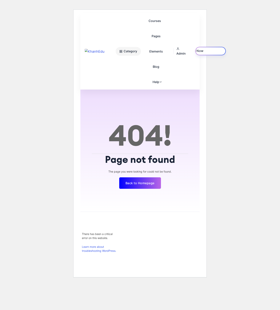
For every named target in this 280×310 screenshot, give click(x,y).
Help (156, 82)
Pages (156, 36)
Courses (155, 21)
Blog (156, 67)
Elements (156, 51)
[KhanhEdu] (99, 51)
